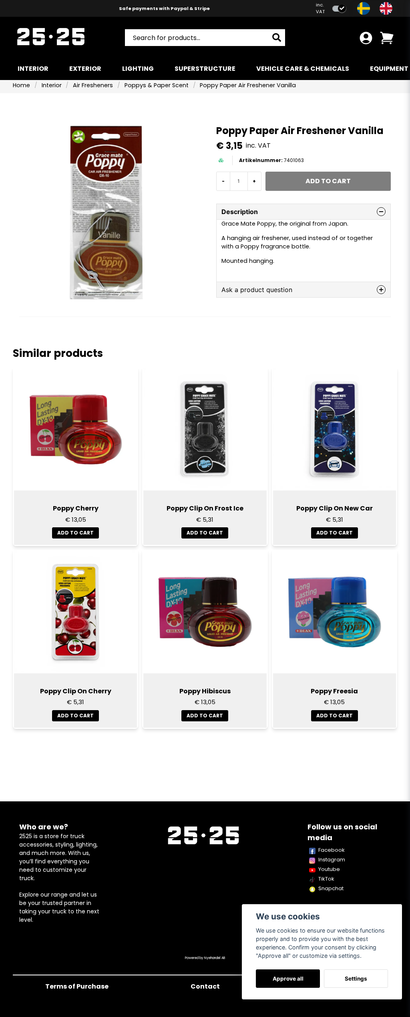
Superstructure (205, 68)
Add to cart (75, 532)
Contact (205, 986)
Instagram (331, 859)
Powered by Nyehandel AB (205, 958)
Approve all (288, 978)
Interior (33, 68)
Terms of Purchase (77, 986)
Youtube (329, 869)
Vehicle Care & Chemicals (302, 68)
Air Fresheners (93, 85)
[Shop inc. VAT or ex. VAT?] (339, 9)
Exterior (85, 68)
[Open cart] (386, 38)
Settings (356, 978)
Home (21, 85)
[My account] (366, 38)
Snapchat (331, 888)
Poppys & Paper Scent (157, 85)
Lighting (138, 68)
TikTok (326, 879)
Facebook (331, 850)
